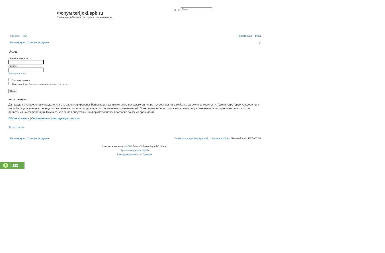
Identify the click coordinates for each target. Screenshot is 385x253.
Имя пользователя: (18, 58)
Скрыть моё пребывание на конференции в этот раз (40, 84)
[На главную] (32, 18)
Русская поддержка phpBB (135, 150)
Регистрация (16, 127)
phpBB (127, 146)
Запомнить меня (20, 80)
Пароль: (12, 66)
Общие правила (18, 118)
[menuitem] (23, 35)
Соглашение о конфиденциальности (55, 118)
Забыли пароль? (17, 73)
